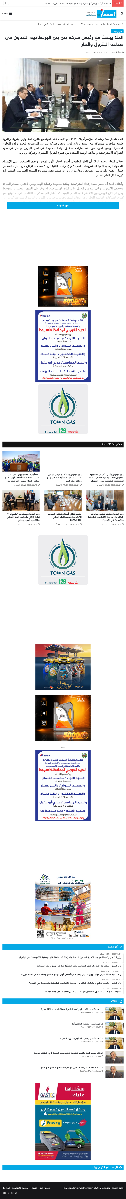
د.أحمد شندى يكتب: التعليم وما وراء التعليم (81, 1038)
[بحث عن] (122, 14)
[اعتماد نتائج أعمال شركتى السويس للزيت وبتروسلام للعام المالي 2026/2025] (63, 500)
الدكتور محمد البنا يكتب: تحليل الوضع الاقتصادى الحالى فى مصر (72, 1068)
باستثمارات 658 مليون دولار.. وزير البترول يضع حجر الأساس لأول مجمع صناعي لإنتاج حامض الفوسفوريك (22, 478)
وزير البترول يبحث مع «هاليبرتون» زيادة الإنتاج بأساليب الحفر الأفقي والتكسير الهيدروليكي (71, 3)
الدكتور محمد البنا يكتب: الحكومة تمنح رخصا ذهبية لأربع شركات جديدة (68, 1053)
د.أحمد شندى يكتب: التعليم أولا (87, 1024)
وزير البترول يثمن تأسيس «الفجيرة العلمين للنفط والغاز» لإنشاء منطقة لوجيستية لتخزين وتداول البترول (106, 478)
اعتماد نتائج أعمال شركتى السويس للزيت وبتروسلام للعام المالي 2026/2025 (64, 517)
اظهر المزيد (63, 205)
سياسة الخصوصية (20, 1188)
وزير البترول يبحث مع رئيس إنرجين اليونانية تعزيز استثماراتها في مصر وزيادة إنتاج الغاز (64, 478)
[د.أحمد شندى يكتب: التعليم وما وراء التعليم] (114, 1043)
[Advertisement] (63, 242)
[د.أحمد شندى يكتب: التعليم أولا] (114, 1028)
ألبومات (108, 24)
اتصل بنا (6, 1188)
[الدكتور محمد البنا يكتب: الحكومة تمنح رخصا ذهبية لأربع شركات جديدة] (114, 1057)
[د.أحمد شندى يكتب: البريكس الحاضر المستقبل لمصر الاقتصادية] (114, 1013)
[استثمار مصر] (100, 13)
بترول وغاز (117, 31)
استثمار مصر (116, 52)
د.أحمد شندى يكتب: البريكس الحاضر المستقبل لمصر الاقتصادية (72, 1009)
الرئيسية (118, 24)
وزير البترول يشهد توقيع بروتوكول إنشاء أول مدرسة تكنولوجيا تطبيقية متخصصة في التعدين (105, 517)
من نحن (34, 1188)
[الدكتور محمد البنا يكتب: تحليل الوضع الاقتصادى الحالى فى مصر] (114, 1072)
